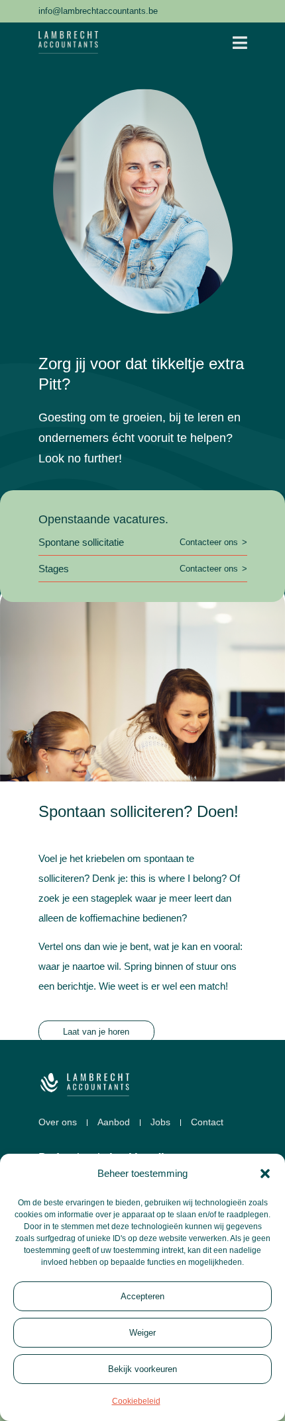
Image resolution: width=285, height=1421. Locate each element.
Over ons (57, 1122)
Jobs (160, 1122)
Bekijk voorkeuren (142, 1369)
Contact (207, 1122)
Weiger (142, 1333)
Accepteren (142, 1296)
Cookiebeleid (136, 1401)
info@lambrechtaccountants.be (98, 11)
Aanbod (113, 1122)
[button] (265, 1173)
